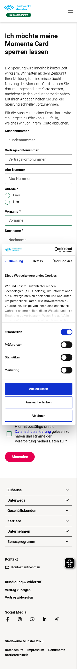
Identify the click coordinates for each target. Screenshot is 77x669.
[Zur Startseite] (17, 7)
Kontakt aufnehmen (25, 567)
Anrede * (11, 189)
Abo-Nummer (15, 170)
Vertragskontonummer (22, 150)
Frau (16, 195)
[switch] (66, 344)
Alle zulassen (38, 388)
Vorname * (13, 211)
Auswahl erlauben (39, 402)
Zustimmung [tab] (14, 261)
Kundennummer (17, 131)
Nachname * (14, 231)
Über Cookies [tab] (62, 261)
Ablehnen (38, 415)
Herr (16, 202)
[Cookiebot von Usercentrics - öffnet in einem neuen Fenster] (54, 249)
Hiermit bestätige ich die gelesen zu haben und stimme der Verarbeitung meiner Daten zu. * (42, 433)
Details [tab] (38, 261)
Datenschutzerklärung (33, 431)
